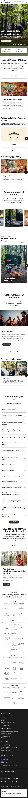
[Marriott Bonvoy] (18, 2)
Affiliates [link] (3, 737)
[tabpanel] (14, 50)
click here (17, 794)
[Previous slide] (10, 351)
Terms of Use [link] (4, 762)
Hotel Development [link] (5, 736)
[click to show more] (26, 138)
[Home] (7, 3)
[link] (14, 170)
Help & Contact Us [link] (5, 744)
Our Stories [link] (4, 723)
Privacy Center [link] (4, 759)
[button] (20, 50)
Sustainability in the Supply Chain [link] (9, 765)
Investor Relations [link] (5, 719)
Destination (7, 49)
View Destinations (6, 40)
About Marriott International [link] (7, 716)
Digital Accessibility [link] (5, 725)
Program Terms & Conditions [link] (8, 764)
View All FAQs (14, 522)
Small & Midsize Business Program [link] (9, 731)
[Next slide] (17, 351)
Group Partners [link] (5, 734)
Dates (18, 49)
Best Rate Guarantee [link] (6, 748)
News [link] (2, 720)
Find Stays (22, 242)
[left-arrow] (9, 230)
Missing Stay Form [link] (5, 750)
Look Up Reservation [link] (6, 745)
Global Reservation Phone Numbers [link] (9, 747)
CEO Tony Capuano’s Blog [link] (7, 722)
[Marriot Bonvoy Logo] (14, 591)
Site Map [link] (3, 752)
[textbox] (7, 51)
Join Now (6, 584)
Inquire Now (7, 344)
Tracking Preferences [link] (6, 758)
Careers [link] (3, 717)
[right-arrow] (24, 76)
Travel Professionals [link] (6, 733)
